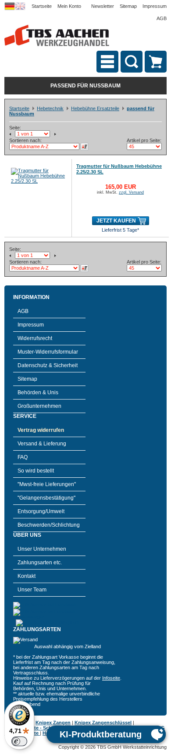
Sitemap (128, 6)
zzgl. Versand (131, 192)
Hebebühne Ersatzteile (95, 108)
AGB (162, 18)
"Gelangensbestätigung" (46, 498)
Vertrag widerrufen (41, 430)
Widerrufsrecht (35, 338)
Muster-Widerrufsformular (48, 352)
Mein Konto (69, 6)
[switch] (19, 741)
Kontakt (27, 576)
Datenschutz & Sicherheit (48, 365)
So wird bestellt (36, 471)
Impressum (154, 6)
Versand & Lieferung (42, 444)
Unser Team (32, 590)
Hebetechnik (50, 108)
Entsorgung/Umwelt (41, 511)
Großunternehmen (39, 406)
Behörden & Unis (38, 392)
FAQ (23, 457)
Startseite (42, 6)
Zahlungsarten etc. (40, 562)
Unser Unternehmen (42, 549)
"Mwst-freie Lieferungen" (47, 484)
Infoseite (111, 678)
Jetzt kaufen (116, 221)
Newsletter (102, 6)
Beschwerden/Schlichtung (49, 525)
